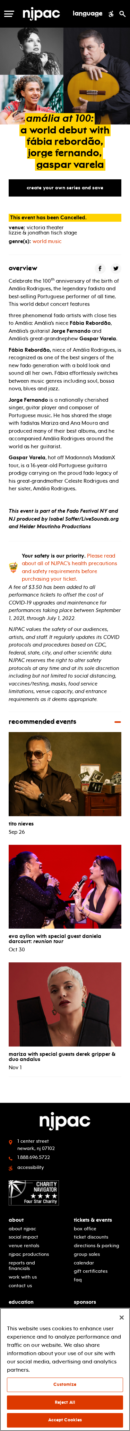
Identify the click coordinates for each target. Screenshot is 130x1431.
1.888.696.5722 (33, 1157)
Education (21, 1302)
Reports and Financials (22, 1266)
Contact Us (20, 1286)
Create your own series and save (65, 188)
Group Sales (87, 1254)
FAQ (78, 1280)
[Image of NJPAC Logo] (44, 14)
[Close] (121, 1317)
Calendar (84, 1263)
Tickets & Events (93, 1220)
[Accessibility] (111, 14)
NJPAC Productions (29, 1254)
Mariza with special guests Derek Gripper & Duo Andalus (62, 1056)
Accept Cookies (65, 1420)
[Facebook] (100, 269)
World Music (47, 241)
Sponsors (85, 1302)
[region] (65, 1369)
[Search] (122, 14)
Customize (64, 1384)
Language (88, 13)
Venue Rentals (24, 1246)
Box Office (85, 1229)
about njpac (22, 1229)
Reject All (65, 1402)
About (16, 1220)
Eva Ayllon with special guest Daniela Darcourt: (55, 938)
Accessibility (30, 1167)
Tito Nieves (21, 824)
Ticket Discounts (91, 1237)
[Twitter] (116, 269)
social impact (23, 1237)
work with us (23, 1277)
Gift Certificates (90, 1271)
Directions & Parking (96, 1246)
